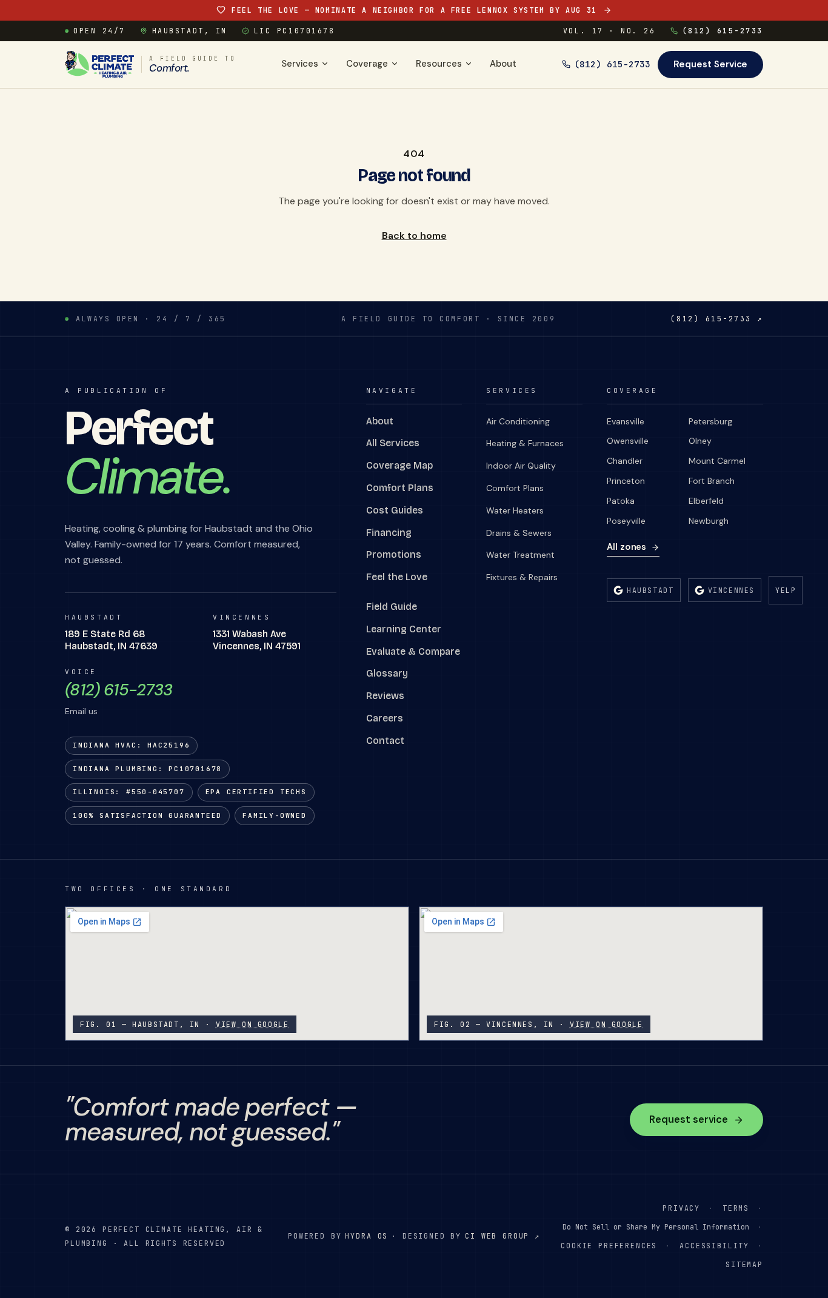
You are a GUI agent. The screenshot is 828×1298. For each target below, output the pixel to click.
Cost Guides (394, 510)
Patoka (621, 500)
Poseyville (626, 520)
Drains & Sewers (519, 532)
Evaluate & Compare (413, 651)
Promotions (393, 554)
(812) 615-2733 (723, 30)
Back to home (414, 235)
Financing (389, 532)
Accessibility (714, 1245)
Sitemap (744, 1264)
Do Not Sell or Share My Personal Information (656, 1226)
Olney (700, 440)
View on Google (252, 1024)
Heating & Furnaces (525, 443)
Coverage (367, 64)
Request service (688, 1119)
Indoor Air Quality (521, 465)
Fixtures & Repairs (522, 577)
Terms (736, 1208)
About (503, 64)
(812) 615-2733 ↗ (716, 318)
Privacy (681, 1208)
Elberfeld (706, 500)
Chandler (625, 460)
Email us (81, 711)
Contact (385, 740)
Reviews (385, 695)
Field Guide (391, 606)
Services (299, 64)
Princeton (626, 480)
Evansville (625, 421)
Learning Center (403, 629)
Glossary (387, 673)
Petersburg (710, 421)
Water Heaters (515, 510)
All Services (392, 443)
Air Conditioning (518, 421)
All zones (626, 547)
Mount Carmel (717, 460)
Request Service (710, 64)
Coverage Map (399, 465)
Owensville (628, 440)
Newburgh (709, 520)
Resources (439, 64)
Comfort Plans (399, 487)
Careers (384, 718)
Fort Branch (712, 480)
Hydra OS (366, 1235)
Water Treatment (520, 554)
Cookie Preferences (609, 1245)
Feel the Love (396, 577)
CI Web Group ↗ (502, 1235)
